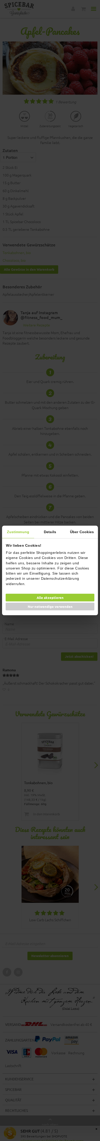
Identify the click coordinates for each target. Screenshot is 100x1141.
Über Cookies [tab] (82, 532)
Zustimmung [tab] (18, 532)
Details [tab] (50, 532)
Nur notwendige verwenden (50, 606)
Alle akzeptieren (50, 597)
